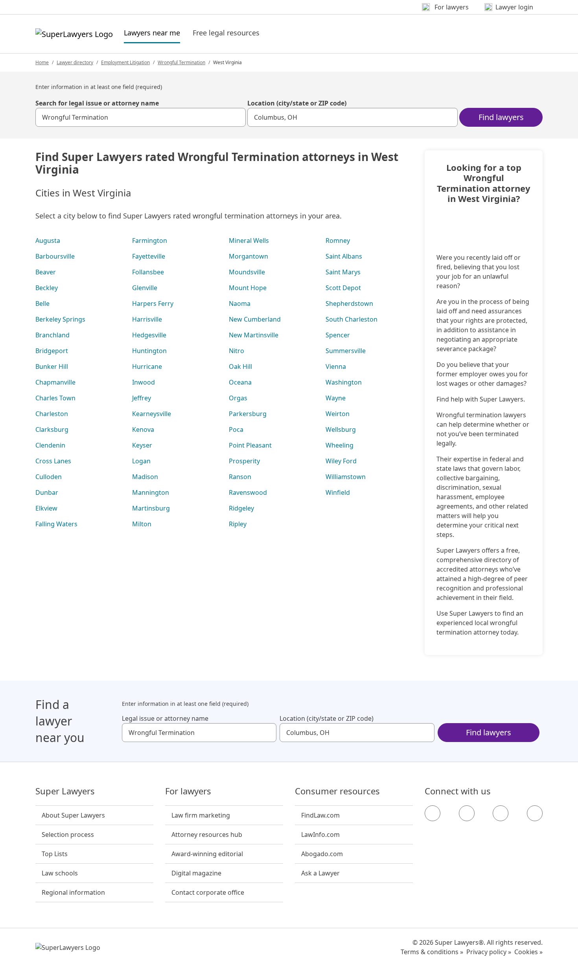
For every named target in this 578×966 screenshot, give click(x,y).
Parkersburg (248, 414)
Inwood (143, 382)
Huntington (149, 351)
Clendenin (50, 445)
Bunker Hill (51, 366)
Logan (141, 461)
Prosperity (244, 461)
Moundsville (247, 272)
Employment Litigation (125, 62)
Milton (141, 524)
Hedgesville (149, 335)
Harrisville (147, 319)
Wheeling (339, 445)
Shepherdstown (349, 303)
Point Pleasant (250, 445)
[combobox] (140, 117)
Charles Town (55, 398)
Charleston (51, 414)
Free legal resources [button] (226, 32)
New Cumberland (255, 319)
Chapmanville (55, 382)
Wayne (336, 398)
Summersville (346, 351)
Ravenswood (248, 492)
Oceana (240, 382)
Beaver (45, 272)
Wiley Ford (341, 461)
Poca (236, 429)
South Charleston (351, 319)
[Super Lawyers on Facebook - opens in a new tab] (432, 813)
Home (42, 62)
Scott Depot (343, 288)
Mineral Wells (249, 240)
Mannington (150, 492)
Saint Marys (343, 272)
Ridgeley (241, 508)
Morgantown (248, 256)
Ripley (238, 524)
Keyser (142, 445)
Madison (145, 477)
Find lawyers (501, 117)
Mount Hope (248, 288)
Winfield (338, 492)
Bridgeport (51, 351)
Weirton (338, 414)
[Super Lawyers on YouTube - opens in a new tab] (500, 813)
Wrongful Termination (181, 62)
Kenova (143, 429)
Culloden (48, 477)
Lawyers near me (152, 32)
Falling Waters (56, 524)
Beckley (46, 288)
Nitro (236, 351)
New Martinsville (253, 335)
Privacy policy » (488, 951)
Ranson (240, 477)
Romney (338, 240)
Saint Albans (344, 256)
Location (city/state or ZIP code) (296, 103)
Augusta (47, 240)
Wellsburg (341, 429)
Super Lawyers (65, 791)
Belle (42, 303)
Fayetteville (148, 256)
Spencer (338, 335)
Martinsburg (151, 508)
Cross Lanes (53, 461)
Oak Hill (240, 366)
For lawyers (188, 791)
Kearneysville (151, 414)
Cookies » (528, 951)
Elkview (46, 508)
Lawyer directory (75, 62)
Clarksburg (51, 429)
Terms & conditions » (432, 951)
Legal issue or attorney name (165, 718)
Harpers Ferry (152, 303)
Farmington (149, 240)
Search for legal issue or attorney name (97, 103)
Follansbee (148, 272)
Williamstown (346, 477)
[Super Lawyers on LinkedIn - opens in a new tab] (535, 813)
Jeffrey (141, 398)
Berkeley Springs (60, 319)
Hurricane (147, 366)
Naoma (239, 303)
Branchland (52, 335)
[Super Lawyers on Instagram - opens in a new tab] (467, 813)
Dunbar (46, 492)
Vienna (336, 366)
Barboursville (55, 256)
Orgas (238, 398)
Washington (344, 382)
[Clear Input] (236, 117)
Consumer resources (337, 791)
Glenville (144, 288)
